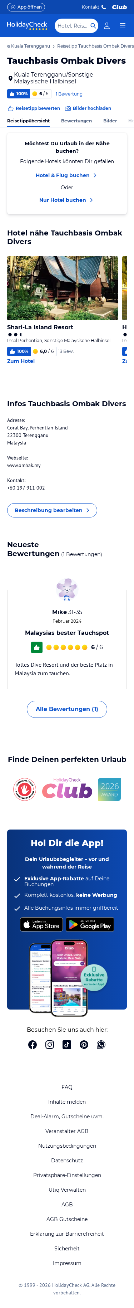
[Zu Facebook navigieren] (32, 1045)
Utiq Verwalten (67, 1190)
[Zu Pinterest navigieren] (84, 1045)
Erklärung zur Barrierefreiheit (67, 1234)
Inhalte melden (67, 1102)
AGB (67, 1204)
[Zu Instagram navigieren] (49, 1045)
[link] (107, 26)
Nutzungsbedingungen (67, 1146)
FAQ (67, 1087)
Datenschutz (67, 1160)
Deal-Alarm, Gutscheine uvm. (67, 1116)
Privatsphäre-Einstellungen (67, 1175)
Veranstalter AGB (67, 1131)
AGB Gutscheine (67, 1219)
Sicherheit (67, 1248)
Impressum (67, 1263)
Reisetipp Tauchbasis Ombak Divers (95, 46)
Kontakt (90, 7)
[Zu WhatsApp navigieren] (101, 1045)
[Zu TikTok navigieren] (67, 1045)
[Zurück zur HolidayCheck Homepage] (27, 25)
